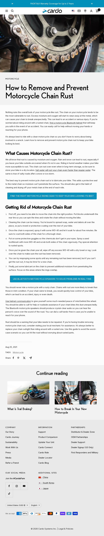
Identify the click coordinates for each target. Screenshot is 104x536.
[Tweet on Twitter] (24, 358)
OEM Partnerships (79, 437)
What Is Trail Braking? (19, 409)
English (34, 505)
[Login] (91, 11)
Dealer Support (78, 442)
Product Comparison (48, 437)
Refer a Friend (12, 463)
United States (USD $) (16, 505)
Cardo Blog (43, 463)
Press (8, 452)
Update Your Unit (46, 442)
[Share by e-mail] (30, 358)
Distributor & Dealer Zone (83, 432)
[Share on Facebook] (13, 358)
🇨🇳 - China (43, 477)
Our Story (9, 432)
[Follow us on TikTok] (9, 493)
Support (42, 432)
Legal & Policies (65, 528)
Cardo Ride (43, 452)
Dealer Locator (45, 457)
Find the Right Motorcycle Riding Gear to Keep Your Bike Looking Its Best (52, 196)
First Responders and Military (84, 452)
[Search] (12, 11)
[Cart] (97, 10)
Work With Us (11, 447)
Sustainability (11, 442)
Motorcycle (12, 79)
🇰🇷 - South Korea (46, 483)
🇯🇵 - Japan (43, 488)
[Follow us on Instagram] (16, 486)
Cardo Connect (45, 447)
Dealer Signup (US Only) (82, 447)
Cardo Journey (12, 437)
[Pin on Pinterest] (18, 358)
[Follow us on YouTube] (24, 486)
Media (8, 457)
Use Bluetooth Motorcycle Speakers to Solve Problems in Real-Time (52, 279)
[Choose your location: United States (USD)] (73, 11)
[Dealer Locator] (85, 10)
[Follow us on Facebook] (9, 486)
